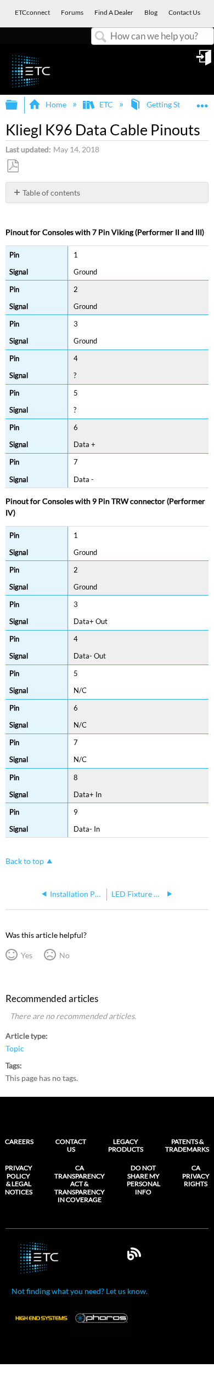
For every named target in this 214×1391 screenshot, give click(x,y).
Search (101, 36)
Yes (26, 955)
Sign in (204, 61)
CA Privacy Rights (196, 1176)
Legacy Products (125, 1145)
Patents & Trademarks (187, 1145)
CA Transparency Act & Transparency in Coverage (79, 1184)
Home (55, 104)
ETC (106, 104)
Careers (19, 1141)
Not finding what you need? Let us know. (80, 1291)
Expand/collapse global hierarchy (19, 105)
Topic (14, 1048)
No (64, 955)
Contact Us (70, 1145)
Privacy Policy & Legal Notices (18, 1179)
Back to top (24, 861)
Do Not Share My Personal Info (143, 1179)
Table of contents (51, 192)
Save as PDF (13, 166)
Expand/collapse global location (202, 101)
